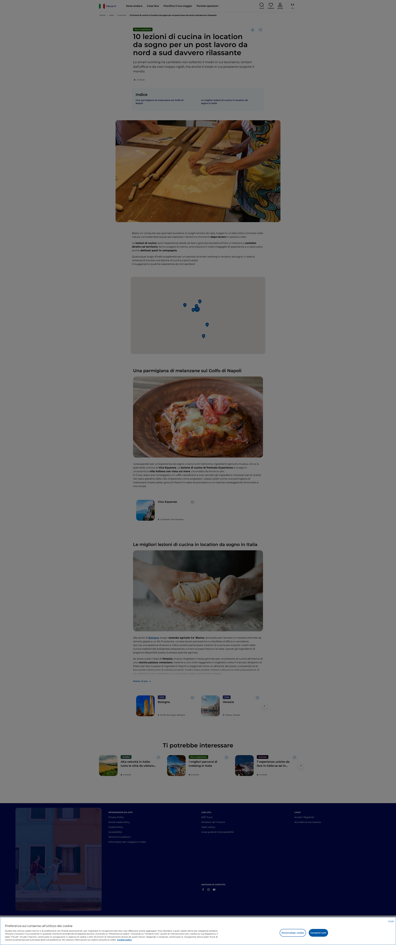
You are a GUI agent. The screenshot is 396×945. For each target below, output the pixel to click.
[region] (198, 931)
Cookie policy (124, 940)
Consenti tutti (318, 932)
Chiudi (391, 921)
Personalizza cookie (293, 932)
